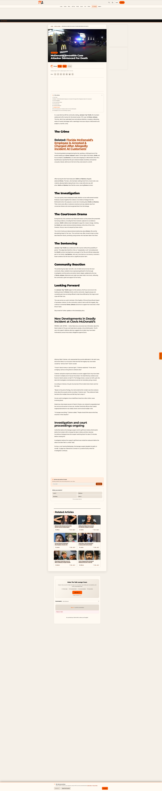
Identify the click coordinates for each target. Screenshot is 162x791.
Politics (89, 6)
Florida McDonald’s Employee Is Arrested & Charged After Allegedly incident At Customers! (73, 144)
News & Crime (57, 26)
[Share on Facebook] (58, 74)
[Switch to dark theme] (112, 2)
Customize (57, 788)
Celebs (65, 6)
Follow (64, 66)
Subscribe (99, 483)
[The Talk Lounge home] (40, 2)
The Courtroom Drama (57, 102)
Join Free (76, 592)
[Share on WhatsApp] (61, 74)
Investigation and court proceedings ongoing (62, 110)
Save (70, 66)
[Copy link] (72, 74)
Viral (85, 6)
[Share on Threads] (64, 74)
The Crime (55, 97)
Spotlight (95, 6)
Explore (99, 6)
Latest (61, 6)
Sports (81, 6)
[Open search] (109, 2)
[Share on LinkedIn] (67, 74)
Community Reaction (57, 105)
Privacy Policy (95, 785)
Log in (117, 2)
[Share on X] (55, 74)
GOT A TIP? (160, 356)
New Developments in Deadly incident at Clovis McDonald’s (64, 108)
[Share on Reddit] (69, 74)
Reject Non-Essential (66, 788)
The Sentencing (56, 103)
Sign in (72, 607)
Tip (60, 66)
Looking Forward (56, 107)
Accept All (105, 788)
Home (52, 26)
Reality (77, 6)
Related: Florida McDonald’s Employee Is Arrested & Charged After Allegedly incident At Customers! (72, 98)
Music (69, 6)
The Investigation (56, 100)
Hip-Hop (73, 6)
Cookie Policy (89, 785)
